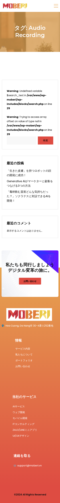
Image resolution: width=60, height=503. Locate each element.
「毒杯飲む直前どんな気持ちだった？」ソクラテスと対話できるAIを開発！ (29, 196)
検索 (45, 140)
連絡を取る (22, 456)
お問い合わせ (30, 281)
